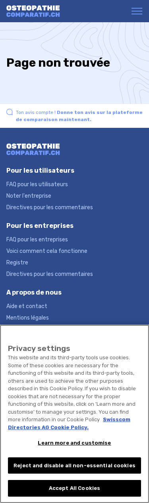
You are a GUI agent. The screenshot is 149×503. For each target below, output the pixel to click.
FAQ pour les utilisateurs (37, 184)
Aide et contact (26, 306)
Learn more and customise (74, 443)
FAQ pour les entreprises (37, 239)
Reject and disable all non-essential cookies (74, 465)
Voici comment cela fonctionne (46, 251)
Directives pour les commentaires (49, 207)
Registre (17, 262)
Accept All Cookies (74, 488)
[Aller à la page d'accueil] (37, 11)
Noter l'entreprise (28, 196)
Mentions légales (27, 317)
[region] (74, 414)
